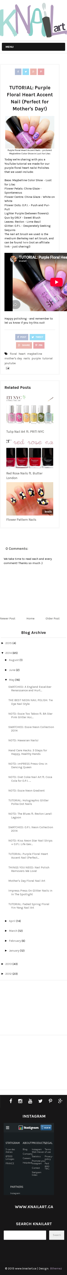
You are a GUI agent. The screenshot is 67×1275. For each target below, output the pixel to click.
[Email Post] (6, 368)
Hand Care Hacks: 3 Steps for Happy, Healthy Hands (27, 752)
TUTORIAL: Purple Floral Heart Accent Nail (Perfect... (28, 855)
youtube (10, 363)
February (15, 940)
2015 (8, 643)
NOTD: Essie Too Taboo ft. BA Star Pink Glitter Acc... (30, 715)
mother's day (13, 358)
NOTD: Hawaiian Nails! (23, 740)
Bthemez (56, 1268)
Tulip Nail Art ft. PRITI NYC (25, 432)
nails (26, 358)
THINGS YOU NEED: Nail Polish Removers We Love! (28, 869)
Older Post (53, 618)
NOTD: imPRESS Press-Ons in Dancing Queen (27, 765)
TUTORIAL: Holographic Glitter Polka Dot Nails (28, 802)
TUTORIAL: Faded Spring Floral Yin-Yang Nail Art (28, 905)
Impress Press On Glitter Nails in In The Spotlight (30, 892)
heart (22, 353)
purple (36, 358)
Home (30, 618)
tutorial (47, 358)
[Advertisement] (33, 1009)
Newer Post (7, 618)
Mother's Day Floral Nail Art (26, 880)
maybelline (34, 353)
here (25, 242)
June (12, 670)
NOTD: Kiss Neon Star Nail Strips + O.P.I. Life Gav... (30, 842)
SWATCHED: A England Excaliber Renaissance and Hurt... (29, 688)
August (14, 660)
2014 (8, 653)
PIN (40, 345)
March (13, 930)
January (14, 950)
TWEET (39, 337)
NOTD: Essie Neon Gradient (26, 790)
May (12, 679)
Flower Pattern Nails (21, 520)
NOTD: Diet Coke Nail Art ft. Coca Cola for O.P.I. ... (30, 778)
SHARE (25, 345)
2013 (8, 964)
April (12, 921)
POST (23, 337)
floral (13, 353)
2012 (8, 973)
